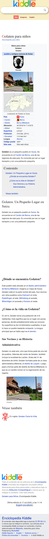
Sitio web (7, 144)
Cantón (7, 119)
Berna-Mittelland (23, 122)
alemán (33, 331)
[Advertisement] (24, 26)
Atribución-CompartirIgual (20, 489)
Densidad (8, 136)
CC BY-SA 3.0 (40, 521)
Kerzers (27, 301)
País (5, 117)
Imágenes (23, 17)
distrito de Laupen (32, 363)
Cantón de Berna (22, 155)
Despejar (40, 10)
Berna (22, 119)
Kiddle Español (7, 533)
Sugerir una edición (24, 505)
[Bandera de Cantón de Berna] (18, 119)
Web (16, 17)
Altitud (7, 128)
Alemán (20, 139)
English (31, 17)
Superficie (8, 131)
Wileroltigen (7, 301)
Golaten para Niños (10, 496)
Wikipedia (19, 528)
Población (8, 133)
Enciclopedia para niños (11, 39)
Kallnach (26, 295)
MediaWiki (15, 530)
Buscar (45, 10)
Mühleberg (23, 298)
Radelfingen (7, 298)
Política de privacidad (10, 535)
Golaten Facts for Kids (27, 416)
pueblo (7, 54)
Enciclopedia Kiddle (17, 517)
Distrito (7, 122)
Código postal (9, 141)
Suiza (22, 116)
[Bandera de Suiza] (18, 116)
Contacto (24, 535)
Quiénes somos (31, 533)
